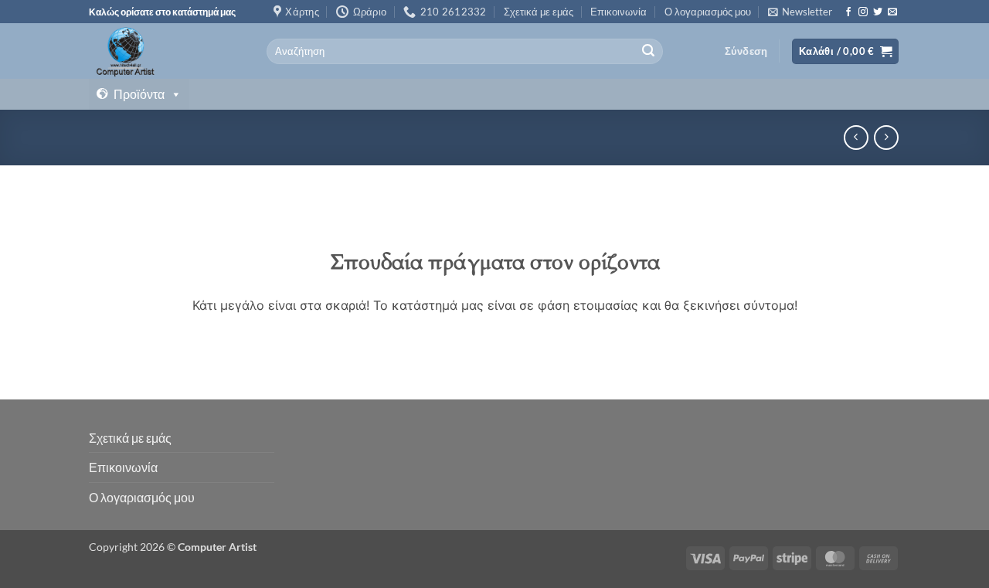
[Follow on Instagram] (863, 12)
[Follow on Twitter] (877, 12)
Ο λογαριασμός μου (707, 11)
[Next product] (856, 137)
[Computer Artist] (166, 51)
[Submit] (648, 52)
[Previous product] (886, 137)
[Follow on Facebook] (848, 12)
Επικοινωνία (618, 11)
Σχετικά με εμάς (538, 11)
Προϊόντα (139, 94)
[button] (800, 11)
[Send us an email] (892, 12)
